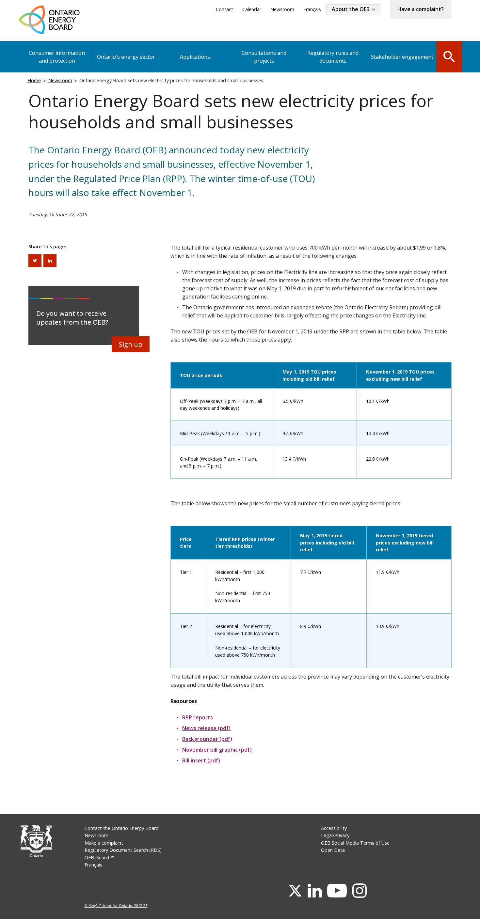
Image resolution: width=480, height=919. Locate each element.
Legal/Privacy (335, 835)
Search (449, 56)
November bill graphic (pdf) (217, 749)
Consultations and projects (264, 56)
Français (312, 9)
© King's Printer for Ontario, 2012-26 (116, 905)
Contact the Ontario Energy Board (122, 828)
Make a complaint (104, 843)
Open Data (333, 850)
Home (34, 80)
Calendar (251, 9)
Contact (224, 9)
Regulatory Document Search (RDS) (123, 850)
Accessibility (334, 828)
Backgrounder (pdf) (207, 739)
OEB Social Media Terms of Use (355, 843)
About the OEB (351, 9)
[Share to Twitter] (34, 260)
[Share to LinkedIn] (49, 260)
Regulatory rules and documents (333, 56)
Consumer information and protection (57, 56)
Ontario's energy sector (126, 56)
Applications (195, 56)
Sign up (130, 344)
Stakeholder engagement (402, 56)
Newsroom (282, 9)
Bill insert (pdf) (201, 760)
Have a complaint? (420, 9)
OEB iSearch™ (99, 857)
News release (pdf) (206, 728)
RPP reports (197, 717)
